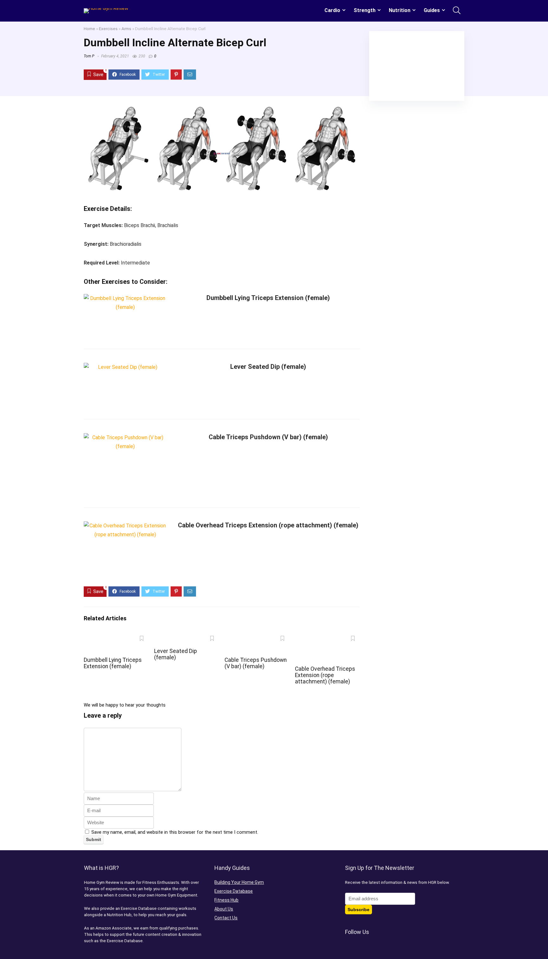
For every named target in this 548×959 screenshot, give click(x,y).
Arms (126, 28)
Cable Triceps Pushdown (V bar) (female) (268, 437)
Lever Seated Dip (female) (268, 366)
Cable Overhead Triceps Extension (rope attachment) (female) (268, 525)
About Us (223, 908)
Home (89, 28)
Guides (432, 10)
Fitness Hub (226, 900)
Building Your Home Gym (239, 882)
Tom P (89, 56)
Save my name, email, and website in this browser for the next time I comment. (174, 832)
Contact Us (226, 917)
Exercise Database (233, 891)
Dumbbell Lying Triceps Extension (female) (268, 298)
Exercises (108, 28)
